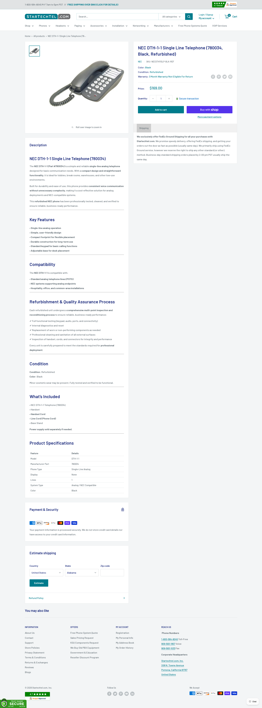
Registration (122, 632)
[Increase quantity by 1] (169, 98)
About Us (30, 632)
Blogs (28, 672)
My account (205, 18)
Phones (43, 25)
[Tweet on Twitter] (224, 76)
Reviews (29, 667)
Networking (139, 25)
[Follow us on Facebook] (109, 693)
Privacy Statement (34, 652)
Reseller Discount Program (84, 657)
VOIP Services (219, 25)
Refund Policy (36, 598)
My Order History (124, 647)
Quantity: (143, 98)
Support (29, 642)
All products (39, 36)
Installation (118, 25)
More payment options (209, 116)
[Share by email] (230, 76)
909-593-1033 (168, 648)
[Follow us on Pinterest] (121, 693)
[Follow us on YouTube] (126, 693)
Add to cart (161, 109)
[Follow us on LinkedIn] (132, 693)
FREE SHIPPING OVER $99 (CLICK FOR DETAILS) (92, 4)
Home (27, 36)
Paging (78, 25)
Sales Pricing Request (82, 637)
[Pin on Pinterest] (219, 76)
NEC (140, 61)
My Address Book (125, 642)
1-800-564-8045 (169, 639)
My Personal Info (124, 637)
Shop (27, 25)
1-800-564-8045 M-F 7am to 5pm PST (44, 4)
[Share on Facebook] (213, 76)
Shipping (144, 128)
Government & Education (83, 652)
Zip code (105, 565)
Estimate (39, 582)
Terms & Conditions (35, 657)
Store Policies (32, 647)
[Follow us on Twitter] (115, 693)
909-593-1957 (168, 643)
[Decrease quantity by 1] (153, 98)
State (68, 565)
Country (34, 565)
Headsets (61, 25)
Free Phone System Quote (84, 632)
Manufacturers (162, 25)
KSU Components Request (84, 642)
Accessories (97, 25)
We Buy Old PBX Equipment (84, 647)
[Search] (189, 16)
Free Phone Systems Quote (192, 25)
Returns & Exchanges (36, 662)
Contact (29, 637)
